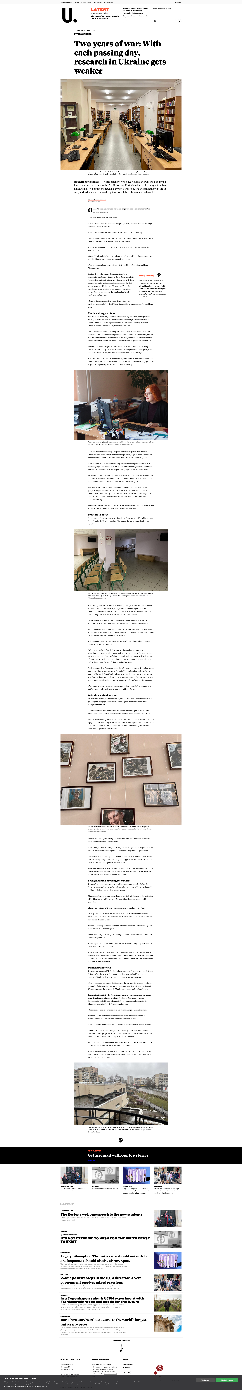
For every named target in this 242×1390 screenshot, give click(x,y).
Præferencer (21, 1386)
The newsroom (128, 1364)
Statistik (32, 1386)
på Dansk (178, 2)
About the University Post (162, 8)
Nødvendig (9, 1386)
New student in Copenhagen (133, 13)
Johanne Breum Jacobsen (97, 200)
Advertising (127, 1367)
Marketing (43, 1386)
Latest (100, 10)
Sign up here (91, 1160)
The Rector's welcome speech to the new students (105, 17)
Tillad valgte (205, 1380)
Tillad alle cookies (227, 1380)
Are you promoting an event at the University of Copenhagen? (135, 9)
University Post (66, 2)
